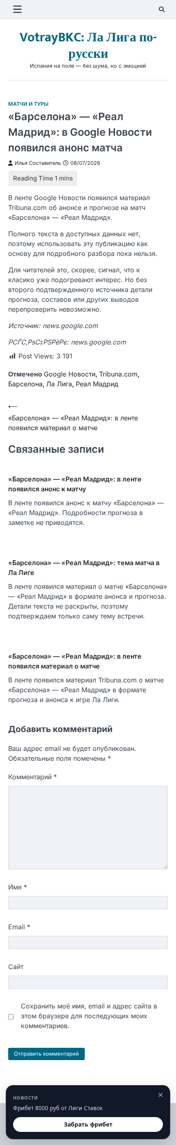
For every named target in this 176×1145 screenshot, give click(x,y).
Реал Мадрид (97, 384)
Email (19, 927)
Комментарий (32, 777)
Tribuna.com (118, 374)
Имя (17, 887)
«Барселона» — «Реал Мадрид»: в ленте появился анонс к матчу (75, 484)
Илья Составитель (38, 163)
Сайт (15, 967)
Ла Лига (59, 384)
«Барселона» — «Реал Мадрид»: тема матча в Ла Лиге (84, 568)
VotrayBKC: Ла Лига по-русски (88, 46)
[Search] (162, 9)
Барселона (25, 384)
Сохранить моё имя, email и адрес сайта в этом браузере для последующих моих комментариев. (89, 1016)
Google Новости (69, 374)
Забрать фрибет (88, 1124)
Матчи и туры (28, 104)
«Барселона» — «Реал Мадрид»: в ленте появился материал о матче (75, 661)
